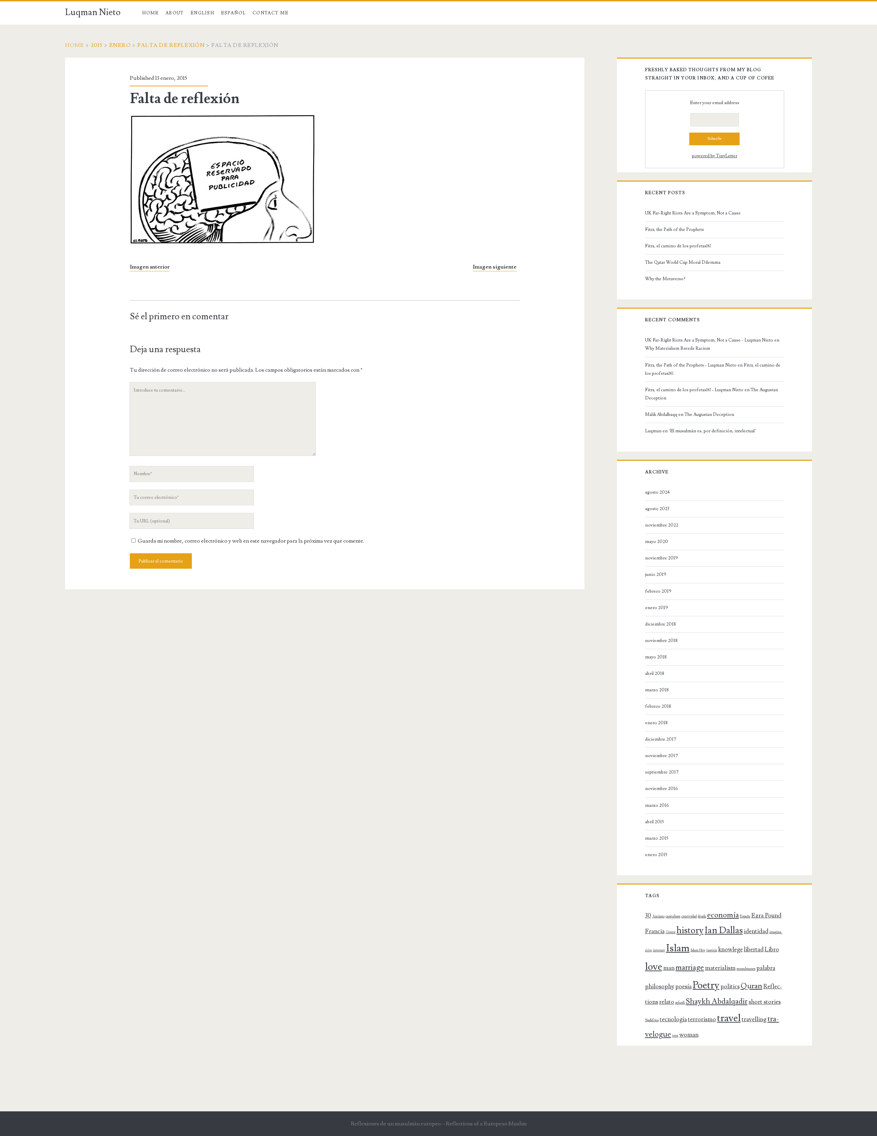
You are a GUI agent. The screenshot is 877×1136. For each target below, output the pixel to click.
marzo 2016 (657, 805)
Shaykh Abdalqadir (717, 1002)
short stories (765, 1002)
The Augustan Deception (709, 414)
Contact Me (270, 13)
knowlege (730, 949)
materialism (720, 968)
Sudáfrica (652, 1020)
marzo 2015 (656, 838)
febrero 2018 (658, 706)
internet (659, 950)
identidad (756, 931)
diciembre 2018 (660, 624)
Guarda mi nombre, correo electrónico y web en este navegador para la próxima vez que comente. (251, 541)
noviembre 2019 (661, 558)
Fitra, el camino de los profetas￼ (678, 246)
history (690, 930)
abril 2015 (654, 822)
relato (666, 1002)
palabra (765, 968)
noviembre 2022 (661, 525)
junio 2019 (655, 574)
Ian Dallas (724, 930)
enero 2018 (656, 723)
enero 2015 (656, 854)
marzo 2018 (657, 690)
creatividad (689, 916)
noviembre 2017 (661, 755)
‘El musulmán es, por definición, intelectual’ (712, 431)
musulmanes (746, 968)
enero (120, 45)
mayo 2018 (656, 657)
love (653, 966)
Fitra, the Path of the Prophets (674, 229)
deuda (702, 916)
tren (675, 1035)
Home (150, 13)
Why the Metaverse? (665, 279)
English (202, 13)
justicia (711, 950)
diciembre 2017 (660, 739)
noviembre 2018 (661, 640)
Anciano (658, 916)
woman (689, 1035)
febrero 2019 (658, 591)
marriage (690, 968)
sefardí (680, 1002)
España (745, 916)
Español (233, 13)
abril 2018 (654, 673)
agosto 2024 (657, 492)
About (174, 13)
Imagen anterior (150, 266)
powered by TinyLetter (714, 156)
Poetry (706, 985)
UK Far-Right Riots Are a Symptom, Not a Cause (693, 213)
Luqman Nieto (93, 12)
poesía (683, 986)
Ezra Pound (766, 915)
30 (648, 915)
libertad (754, 949)
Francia (655, 931)
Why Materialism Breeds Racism (677, 348)
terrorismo (702, 1019)
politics (730, 986)
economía (723, 915)
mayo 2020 (656, 541)
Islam (678, 948)
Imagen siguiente (495, 266)
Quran (751, 986)
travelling (754, 1019)
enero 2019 (656, 607)
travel (729, 1018)
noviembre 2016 (661, 788)
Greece (671, 932)
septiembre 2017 (662, 772)
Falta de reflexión (171, 45)
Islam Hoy (698, 950)
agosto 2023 (657, 508)
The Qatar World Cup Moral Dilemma (683, 262)
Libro (772, 949)
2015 (97, 45)
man (669, 968)
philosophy (659, 986)
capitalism (673, 916)
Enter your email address (714, 103)
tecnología (673, 1019)
